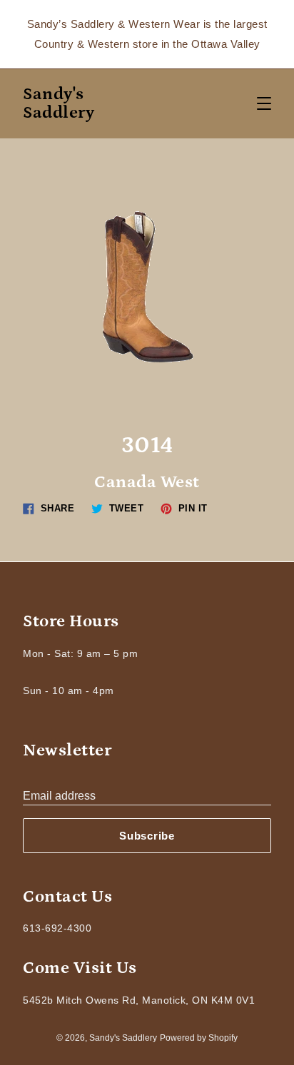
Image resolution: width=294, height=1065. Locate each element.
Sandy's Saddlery (58, 103)
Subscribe (147, 836)
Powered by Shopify (199, 1038)
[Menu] (264, 103)
